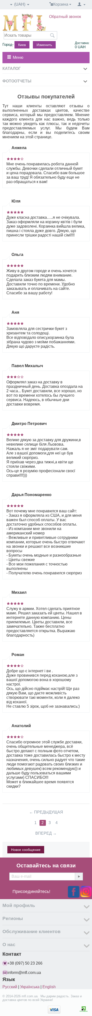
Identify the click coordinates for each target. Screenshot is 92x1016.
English (49, 987)
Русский (9, 987)
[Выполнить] (79, 876)
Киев (22, 45)
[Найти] (52, 35)
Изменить (44, 45)
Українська (29, 987)
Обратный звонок (65, 17)
